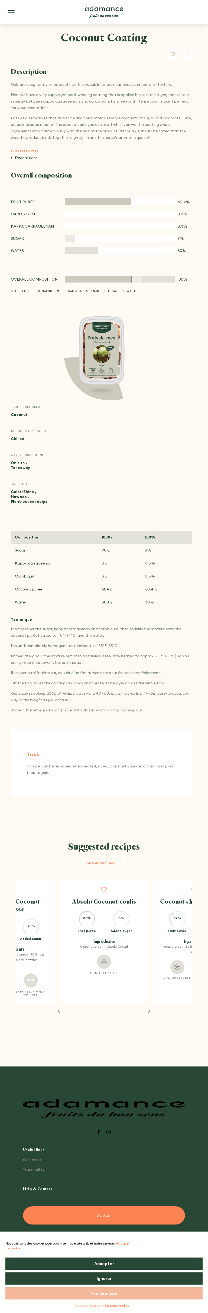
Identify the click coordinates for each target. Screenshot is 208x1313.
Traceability (34, 1169)
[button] (60, 1011)
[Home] (104, 12)
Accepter (104, 1263)
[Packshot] (101, 350)
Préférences (104, 1293)
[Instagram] (108, 1132)
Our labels (32, 1159)
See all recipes (100, 863)
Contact (104, 1215)
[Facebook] (99, 1132)
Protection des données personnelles (101, 1306)
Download (189, 54)
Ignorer (104, 1278)
